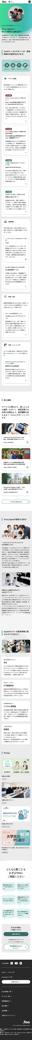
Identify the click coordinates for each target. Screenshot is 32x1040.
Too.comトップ (6, 977)
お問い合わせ (15, 982)
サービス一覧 (6, 996)
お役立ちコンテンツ (8, 1015)
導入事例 (4, 1006)
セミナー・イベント (7, 972)
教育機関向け (6, 1001)
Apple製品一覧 (6, 991)
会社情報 (4, 1011)
